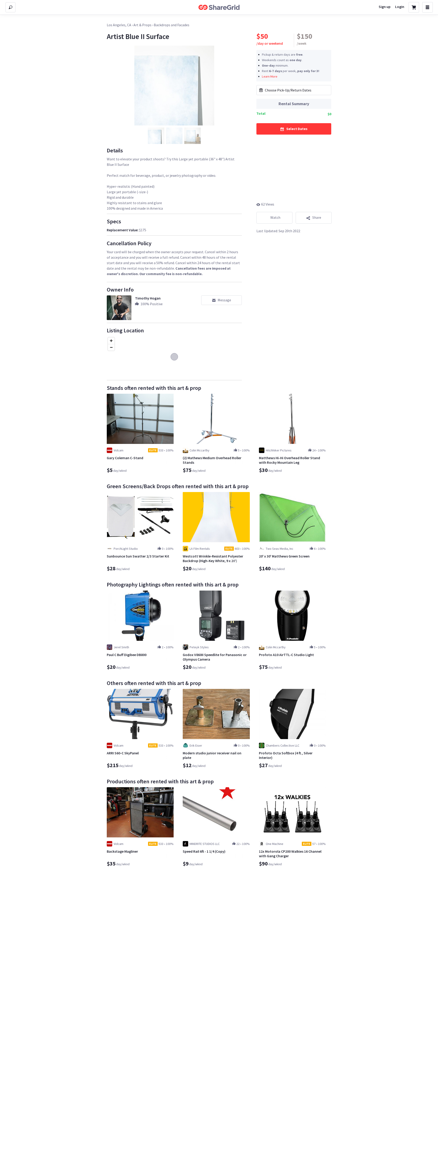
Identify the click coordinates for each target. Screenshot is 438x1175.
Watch (275, 217)
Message (224, 300)
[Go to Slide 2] (174, 136)
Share (316, 217)
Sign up (385, 6)
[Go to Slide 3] (192, 136)
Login (399, 6)
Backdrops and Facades (171, 25)
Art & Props (142, 25)
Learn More (269, 76)
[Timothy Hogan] (119, 307)
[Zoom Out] (111, 347)
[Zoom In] (111, 340)
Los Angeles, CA (119, 25)
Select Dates (297, 128)
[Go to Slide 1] (156, 136)
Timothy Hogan (148, 298)
